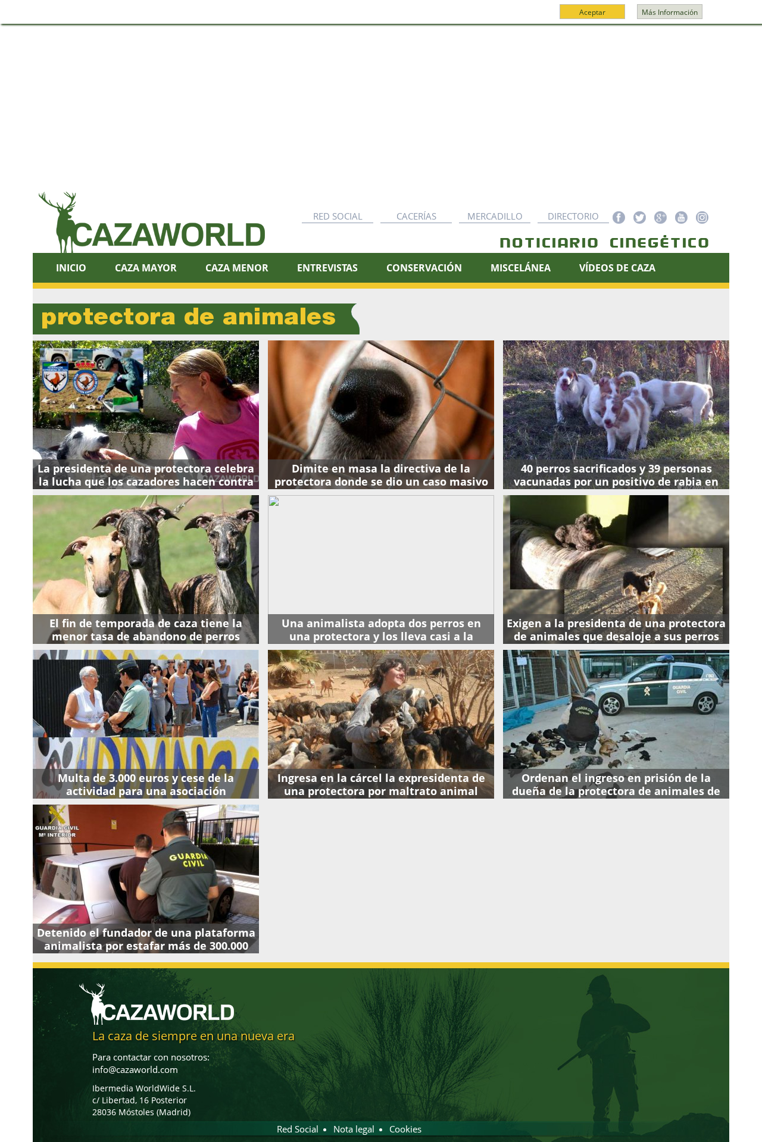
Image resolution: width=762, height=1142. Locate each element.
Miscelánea (521, 267)
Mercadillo (495, 216)
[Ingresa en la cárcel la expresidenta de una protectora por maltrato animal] (381, 724)
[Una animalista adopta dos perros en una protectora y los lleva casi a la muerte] (381, 569)
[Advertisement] (381, 113)
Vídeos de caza (617, 267)
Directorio (573, 216)
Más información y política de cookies (380, 17)
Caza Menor (236, 267)
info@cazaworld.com (135, 1069)
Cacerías (416, 216)
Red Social (338, 216)
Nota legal (353, 1129)
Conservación (424, 267)
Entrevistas (327, 267)
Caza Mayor (146, 267)
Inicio (71, 267)
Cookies (405, 1129)
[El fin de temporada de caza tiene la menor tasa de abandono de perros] (146, 569)
